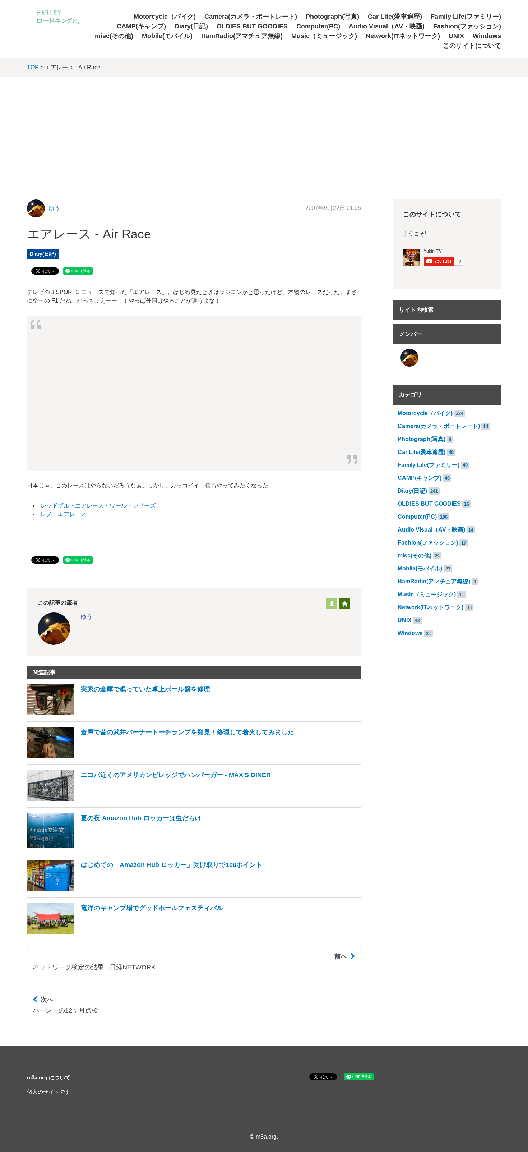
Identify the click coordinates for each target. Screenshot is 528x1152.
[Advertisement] (264, 131)
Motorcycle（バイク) (165, 16)
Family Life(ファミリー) (466, 16)
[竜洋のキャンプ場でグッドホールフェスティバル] (125, 932)
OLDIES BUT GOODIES (252, 26)
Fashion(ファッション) (467, 26)
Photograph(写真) (332, 16)
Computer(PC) (318, 26)
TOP (33, 67)
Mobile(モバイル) (167, 36)
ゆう (54, 208)
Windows (487, 36)
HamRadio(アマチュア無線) (242, 36)
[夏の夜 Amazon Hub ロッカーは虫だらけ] (114, 846)
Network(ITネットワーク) (403, 36)
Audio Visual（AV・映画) (387, 26)
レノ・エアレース (64, 514)
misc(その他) (114, 36)
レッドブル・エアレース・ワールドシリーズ (98, 505)
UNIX (456, 36)
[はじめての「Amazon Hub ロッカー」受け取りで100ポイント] (144, 889)
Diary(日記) (191, 26)
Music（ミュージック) (324, 36)
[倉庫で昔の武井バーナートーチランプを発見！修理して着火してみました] (160, 756)
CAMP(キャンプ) (141, 26)
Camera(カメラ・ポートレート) (250, 16)
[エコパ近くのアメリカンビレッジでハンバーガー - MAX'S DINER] (149, 799)
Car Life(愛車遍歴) (395, 16)
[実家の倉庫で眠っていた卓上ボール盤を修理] (118, 713)
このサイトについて (472, 45)
